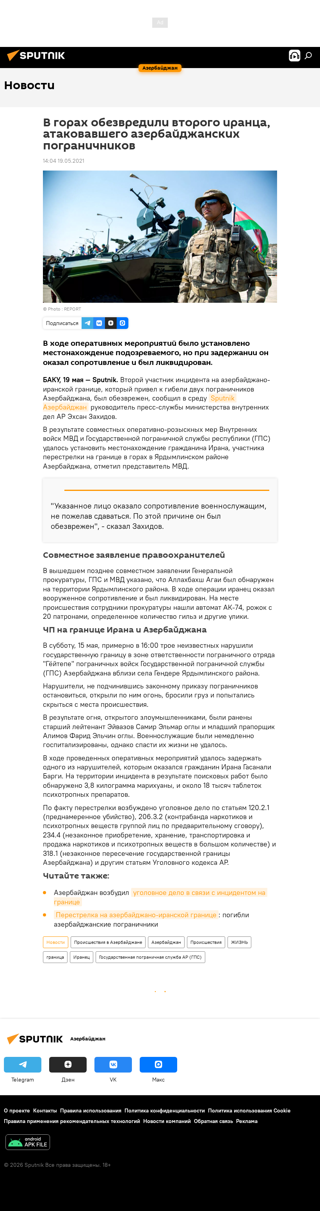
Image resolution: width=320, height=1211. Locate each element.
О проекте (17, 1110)
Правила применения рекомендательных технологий (72, 1121)
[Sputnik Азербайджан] (38, 62)
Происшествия (206, 942)
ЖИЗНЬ (239, 942)
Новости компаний (167, 1121)
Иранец (81, 957)
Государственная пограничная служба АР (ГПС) (150, 957)
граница (55, 957)
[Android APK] (27, 1143)
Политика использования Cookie (249, 1110)
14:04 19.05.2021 (63, 160)
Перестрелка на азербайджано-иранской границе (136, 914)
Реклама (247, 1121)
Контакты (45, 1110)
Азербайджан (166, 942)
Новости (55, 942)
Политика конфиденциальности (164, 1110)
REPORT (72, 309)
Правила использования (90, 1110)
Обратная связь (213, 1121)
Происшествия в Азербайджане (108, 942)
